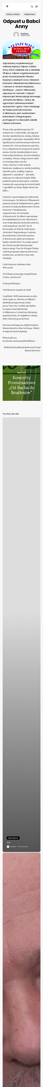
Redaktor (25, 33)
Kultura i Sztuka (13, 14)
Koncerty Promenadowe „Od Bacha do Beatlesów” (21, 383)
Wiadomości (30, 14)
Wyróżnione (13, 838)
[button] (36, 6)
